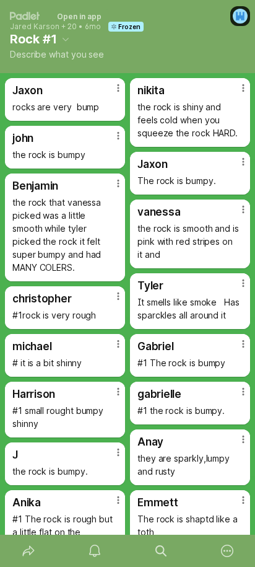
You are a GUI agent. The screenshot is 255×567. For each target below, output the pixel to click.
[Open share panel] (28, 550)
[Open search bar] (160, 551)
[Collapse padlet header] (65, 39)
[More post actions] (110, 93)
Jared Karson (34, 26)
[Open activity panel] (94, 550)
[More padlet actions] (227, 550)
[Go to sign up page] (240, 16)
